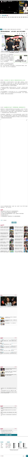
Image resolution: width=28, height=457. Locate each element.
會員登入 (7, 447)
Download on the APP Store (25, 448)
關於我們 (7, 443)
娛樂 (12, 17)
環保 (21, 17)
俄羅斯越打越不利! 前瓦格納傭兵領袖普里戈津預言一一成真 (19, 248)
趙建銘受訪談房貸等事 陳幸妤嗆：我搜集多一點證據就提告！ (19, 245)
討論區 (1, 443)
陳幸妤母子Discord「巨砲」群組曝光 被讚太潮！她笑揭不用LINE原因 (19, 227)
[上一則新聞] (26, 29)
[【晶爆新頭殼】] (23, 7)
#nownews (5, 220)
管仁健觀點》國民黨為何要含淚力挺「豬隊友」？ (19, 233)
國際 (2, 17)
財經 (4, 17)
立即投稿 (7, 445)
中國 (8, 17)
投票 (1, 445)
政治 (1, 17)
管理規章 (9, 446)
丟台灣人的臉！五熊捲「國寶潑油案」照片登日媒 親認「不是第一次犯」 (19, 236)
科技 (17, 17)
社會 (6, 17)
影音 (27, 17)
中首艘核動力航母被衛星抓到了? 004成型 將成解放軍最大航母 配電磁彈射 (19, 242)
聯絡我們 (7, 444)
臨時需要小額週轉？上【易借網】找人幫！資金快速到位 (4, 242)
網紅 (14, 17)
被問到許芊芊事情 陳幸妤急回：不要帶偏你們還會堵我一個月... (4, 233)
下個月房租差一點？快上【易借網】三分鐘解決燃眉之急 (4, 236)
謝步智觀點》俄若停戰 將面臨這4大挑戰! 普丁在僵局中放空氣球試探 (4, 227)
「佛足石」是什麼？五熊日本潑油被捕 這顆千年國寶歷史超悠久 (4, 248)
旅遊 (19, 17)
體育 (15, 17)
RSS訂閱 (9, 443)
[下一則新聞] (27, 29)
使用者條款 (9, 444)
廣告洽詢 (9, 447)
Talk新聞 (2, 444)
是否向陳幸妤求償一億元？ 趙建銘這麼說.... (4, 239)
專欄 (23, 17)
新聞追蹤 (2, 447)
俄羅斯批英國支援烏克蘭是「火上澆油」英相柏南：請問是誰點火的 (19, 230)
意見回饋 (7, 446)
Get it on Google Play (20, 448)
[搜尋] (27, 15)
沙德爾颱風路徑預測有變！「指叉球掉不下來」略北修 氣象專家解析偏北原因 (4, 251)
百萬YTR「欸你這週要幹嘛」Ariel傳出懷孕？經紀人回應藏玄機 (19, 251)
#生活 (1, 220)
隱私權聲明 (9, 445)
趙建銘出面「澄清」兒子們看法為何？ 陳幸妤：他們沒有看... (4, 245)
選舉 (25, 17)
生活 (10, 17)
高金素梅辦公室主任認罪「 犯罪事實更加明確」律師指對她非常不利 (14, 107)
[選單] (0, 15)
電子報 (1, 446)
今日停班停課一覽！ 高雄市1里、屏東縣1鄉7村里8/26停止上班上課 (14, 80)
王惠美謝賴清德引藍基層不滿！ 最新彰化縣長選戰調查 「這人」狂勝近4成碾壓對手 (19, 239)
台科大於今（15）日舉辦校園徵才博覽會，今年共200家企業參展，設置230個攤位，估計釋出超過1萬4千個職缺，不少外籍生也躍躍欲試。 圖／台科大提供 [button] (14, 52)
